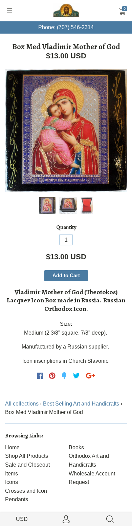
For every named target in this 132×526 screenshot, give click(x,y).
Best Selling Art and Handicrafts (81, 404)
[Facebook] (40, 375)
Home (12, 447)
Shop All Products (26, 456)
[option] (66, 130)
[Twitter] (76, 375)
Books (76, 447)
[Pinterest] (52, 375)
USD (22, 519)
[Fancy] (64, 375)
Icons (11, 482)
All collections (22, 404)
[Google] (90, 375)
